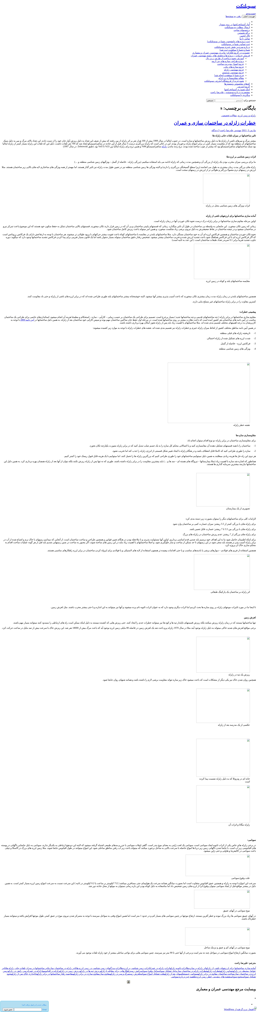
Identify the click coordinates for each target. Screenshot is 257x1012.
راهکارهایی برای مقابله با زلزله (115, 971)
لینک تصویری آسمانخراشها (237, 89)
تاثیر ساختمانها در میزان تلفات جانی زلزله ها (27, 968)
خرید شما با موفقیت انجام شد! (229, 75)
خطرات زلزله (214, 971)
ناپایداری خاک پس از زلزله (24, 974)
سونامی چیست (191, 974)
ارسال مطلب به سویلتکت (237, 27)
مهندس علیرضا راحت (230, 130)
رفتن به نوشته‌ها (233, 16)
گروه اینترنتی (243, 86)
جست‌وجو (251, 13)
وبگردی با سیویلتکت (240, 95)
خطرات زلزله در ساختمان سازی (192, 971)
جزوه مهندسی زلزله (234, 69)
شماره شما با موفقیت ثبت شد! (235, 50)
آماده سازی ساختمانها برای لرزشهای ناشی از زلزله (231, 968)
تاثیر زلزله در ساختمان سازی (62, 968)
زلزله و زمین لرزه (247, 115)
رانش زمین (135, 971)
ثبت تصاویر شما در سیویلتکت (235, 44)
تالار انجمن (245, 36)
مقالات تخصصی (229, 115)
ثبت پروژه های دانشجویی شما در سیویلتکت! (228, 41)
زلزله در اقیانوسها (50, 971)
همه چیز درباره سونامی (182, 976)
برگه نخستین (243, 33)
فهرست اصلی (249, 16)
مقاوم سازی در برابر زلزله (86, 974)
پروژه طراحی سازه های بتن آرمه (228, 61)
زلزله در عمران (35, 971)
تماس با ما (245, 38)
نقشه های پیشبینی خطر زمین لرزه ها (212, 976)
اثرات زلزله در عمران (160, 968)
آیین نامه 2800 (27, 320)
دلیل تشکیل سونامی (167, 971)
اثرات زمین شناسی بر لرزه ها (135, 968)
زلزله (164, 146)
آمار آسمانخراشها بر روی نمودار (234, 24)
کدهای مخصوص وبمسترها (237, 84)
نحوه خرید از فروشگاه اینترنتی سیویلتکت (224, 81)
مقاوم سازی (104, 974)
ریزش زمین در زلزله (69, 971)
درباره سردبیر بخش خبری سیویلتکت (232, 47)
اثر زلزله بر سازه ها (196, 968)
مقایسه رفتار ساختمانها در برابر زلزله (55, 974)
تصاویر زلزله (227, 971)
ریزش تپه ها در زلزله (90, 971)
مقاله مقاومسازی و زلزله (231, 78)
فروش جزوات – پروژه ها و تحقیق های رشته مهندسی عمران (220, 55)
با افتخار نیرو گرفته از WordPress (240, 1009)
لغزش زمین (134, 974)
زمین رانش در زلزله (18, 971)
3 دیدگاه (215, 130)
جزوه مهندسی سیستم (233, 72)
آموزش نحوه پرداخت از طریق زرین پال (225, 58)
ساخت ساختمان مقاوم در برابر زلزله (216, 974)
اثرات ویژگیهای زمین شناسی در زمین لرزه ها (98, 968)
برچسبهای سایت (242, 30)
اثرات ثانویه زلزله (178, 968)
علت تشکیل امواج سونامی (152, 974)
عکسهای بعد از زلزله (174, 974)
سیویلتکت (246, 6)
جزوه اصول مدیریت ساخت (230, 64)
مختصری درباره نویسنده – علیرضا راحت (230, 92)
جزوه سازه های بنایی (233, 67)
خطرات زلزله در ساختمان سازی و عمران (215, 123)
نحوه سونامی (236, 976)
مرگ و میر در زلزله (119, 974)
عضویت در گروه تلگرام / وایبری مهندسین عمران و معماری (221, 52)
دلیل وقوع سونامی (149, 971)
